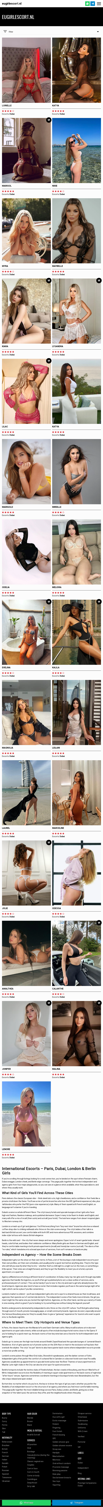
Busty (4, 1418)
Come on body (33, 1476)
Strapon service (84, 1413)
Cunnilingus (32, 1479)
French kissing (59, 1435)
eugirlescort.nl (11, 3)
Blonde (30, 1418)
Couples (30, 1465)
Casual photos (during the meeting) (38, 1456)
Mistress (56, 1460)
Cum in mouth (33, 1472)
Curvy (4, 1421)
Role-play (56, 1474)
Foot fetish (57, 1431)
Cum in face (32, 1468)
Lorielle (7, 105)
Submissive (83, 1420)
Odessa (56, 908)
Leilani (56, 748)
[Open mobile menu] (99, 3)
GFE (54, 1438)
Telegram (78, 1502)
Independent (83, 1468)
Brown (30, 1421)
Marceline (58, 828)
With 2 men (82, 1431)
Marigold (7, 507)
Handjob (56, 1453)
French (5, 1452)
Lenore (6, 1149)
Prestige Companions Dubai (87, 1484)
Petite (4, 1425)
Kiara (5, 346)
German (5, 1456)
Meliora (56, 587)
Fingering (56, 1428)
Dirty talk (31, 1486)
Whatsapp (28, 1502)
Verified (81, 1436)
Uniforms (82, 1428)
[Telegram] (92, 3)
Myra (5, 266)
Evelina (6, 667)
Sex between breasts (62, 1478)
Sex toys (56, 1481)
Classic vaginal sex (35, 1461)
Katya (55, 105)
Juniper (6, 1069)
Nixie (54, 186)
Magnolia (7, 748)
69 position (32, 1444)
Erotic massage (59, 1420)
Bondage (31, 1451)
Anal (29, 1448)
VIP (79, 1447)
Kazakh (5, 1463)
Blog (80, 1473)
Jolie (5, 908)
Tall (3, 1432)
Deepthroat (32, 1483)
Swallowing (82, 1424)
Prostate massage (61, 1467)
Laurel (6, 828)
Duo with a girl (59, 1417)
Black (29, 1425)
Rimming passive (60, 1470)
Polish (4, 1467)
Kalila (55, 667)
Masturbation (58, 1456)
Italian (4, 1460)
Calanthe (57, 988)
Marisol (7, 186)
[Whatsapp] (87, 3)
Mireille (56, 507)
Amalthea (7, 988)
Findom (56, 1424)
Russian (5, 1470)
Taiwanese (7, 1477)
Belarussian (7, 1442)
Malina (56, 1069)
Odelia (6, 587)
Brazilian (5, 1445)
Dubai (80, 1463)
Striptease (82, 1417)
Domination (57, 1413)
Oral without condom (62, 1463)
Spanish (5, 1474)
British (5, 1449)
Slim (4, 1428)
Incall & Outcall (33, 1435)
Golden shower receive (62, 1445)
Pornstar (81, 1442)
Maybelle (57, 266)
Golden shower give (61, 1442)
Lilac (5, 426)
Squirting (56, 1485)
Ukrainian (6, 1481)
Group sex (57, 1449)
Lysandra (57, 346)
